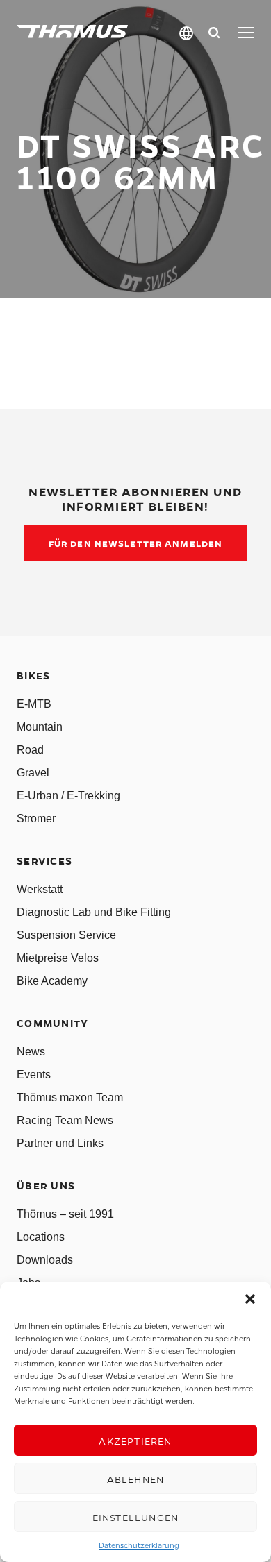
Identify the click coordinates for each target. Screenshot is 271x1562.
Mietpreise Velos (58, 958)
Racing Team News (65, 1120)
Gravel (33, 773)
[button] (250, 1299)
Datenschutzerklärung (139, 1545)
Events (34, 1074)
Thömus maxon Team (70, 1097)
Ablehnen (136, 1478)
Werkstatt (40, 889)
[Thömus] (72, 31)
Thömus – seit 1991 (65, 1214)
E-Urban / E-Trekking (68, 795)
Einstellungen (135, 1517)
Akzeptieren (135, 1440)
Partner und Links (60, 1143)
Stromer (36, 818)
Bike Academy (52, 981)
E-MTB (34, 704)
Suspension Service (66, 935)
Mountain (40, 727)
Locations (41, 1237)
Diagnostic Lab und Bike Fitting (94, 912)
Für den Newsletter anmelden (135, 543)
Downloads (45, 1260)
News (31, 1052)
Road (30, 750)
